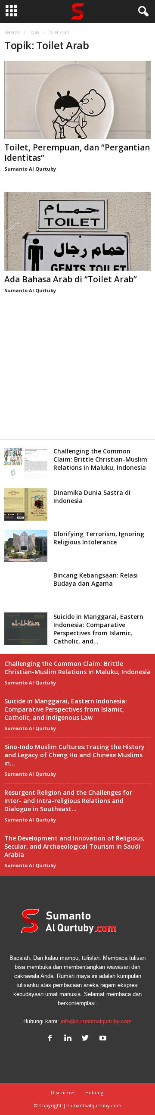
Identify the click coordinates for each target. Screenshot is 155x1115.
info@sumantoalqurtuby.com (96, 1021)
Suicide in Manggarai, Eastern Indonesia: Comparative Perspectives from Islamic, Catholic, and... (98, 628)
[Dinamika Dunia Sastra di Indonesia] (25, 504)
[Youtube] (104, 1039)
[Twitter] (87, 1039)
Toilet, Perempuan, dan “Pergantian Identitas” (77, 152)
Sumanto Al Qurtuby (30, 169)
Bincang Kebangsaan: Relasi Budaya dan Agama (95, 579)
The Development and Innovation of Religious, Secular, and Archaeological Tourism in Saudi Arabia (74, 846)
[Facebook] (52, 1039)
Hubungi (95, 1092)
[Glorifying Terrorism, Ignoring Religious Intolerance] (25, 546)
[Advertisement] (77, 376)
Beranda (12, 32)
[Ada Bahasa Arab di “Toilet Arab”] (77, 231)
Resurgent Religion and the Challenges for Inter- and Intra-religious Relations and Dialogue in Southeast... (68, 800)
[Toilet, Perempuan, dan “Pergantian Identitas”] (77, 100)
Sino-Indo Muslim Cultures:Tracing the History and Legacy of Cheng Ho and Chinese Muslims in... (74, 755)
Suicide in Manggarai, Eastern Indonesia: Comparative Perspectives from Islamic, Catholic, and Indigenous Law (65, 709)
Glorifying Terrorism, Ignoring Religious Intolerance (98, 538)
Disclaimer (63, 1092)
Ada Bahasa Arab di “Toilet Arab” (70, 279)
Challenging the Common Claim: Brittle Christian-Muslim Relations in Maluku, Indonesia (100, 459)
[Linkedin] (69, 1039)
